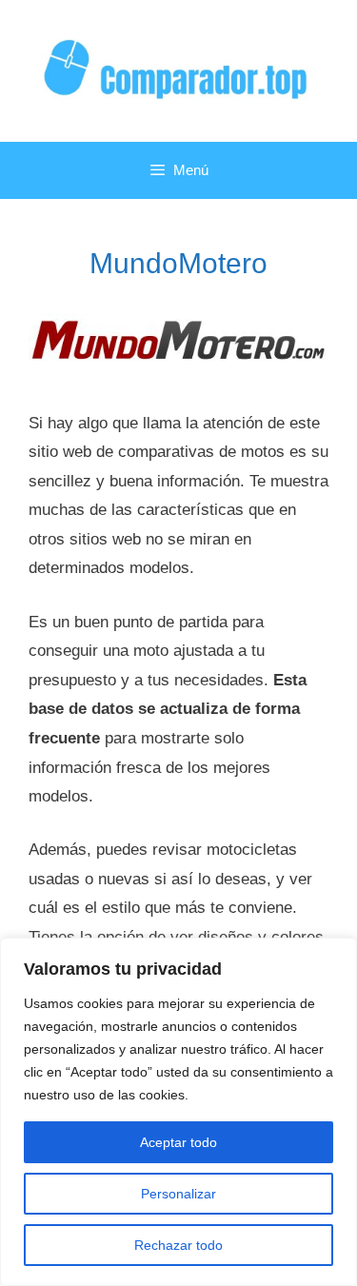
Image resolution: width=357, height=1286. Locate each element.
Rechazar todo (178, 1245)
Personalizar (178, 1193)
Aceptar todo (178, 1142)
